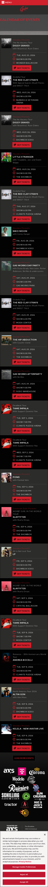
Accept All (24, 882)
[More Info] (6, 47)
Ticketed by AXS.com (19, 26)
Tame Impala (21, 408)
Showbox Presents (24, 9)
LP (14, 554)
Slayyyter (19, 517)
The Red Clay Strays (25, 80)
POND (16, 477)
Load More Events (24, 758)
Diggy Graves (21, 45)
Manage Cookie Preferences (24, 867)
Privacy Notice (25, 861)
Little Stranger (23, 156)
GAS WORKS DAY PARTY (26, 265)
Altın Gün (19, 694)
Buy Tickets (23, 68)
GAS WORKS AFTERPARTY (27, 374)
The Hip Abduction (25, 339)
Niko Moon (20, 231)
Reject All (24, 874)
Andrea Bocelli (23, 660)
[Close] (45, 835)
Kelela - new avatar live (28, 728)
